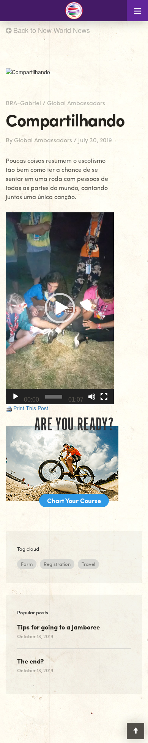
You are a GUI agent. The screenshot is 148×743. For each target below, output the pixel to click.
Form (27, 563)
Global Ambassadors (76, 102)
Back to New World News (50, 30)
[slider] (53, 397)
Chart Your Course (74, 500)
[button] (60, 308)
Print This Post (30, 408)
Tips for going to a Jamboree (58, 626)
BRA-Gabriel (23, 102)
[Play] (15, 396)
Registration (57, 563)
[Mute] (92, 396)
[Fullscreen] (104, 396)
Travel (88, 563)
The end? (30, 660)
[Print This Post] (9, 408)
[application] (60, 308)
